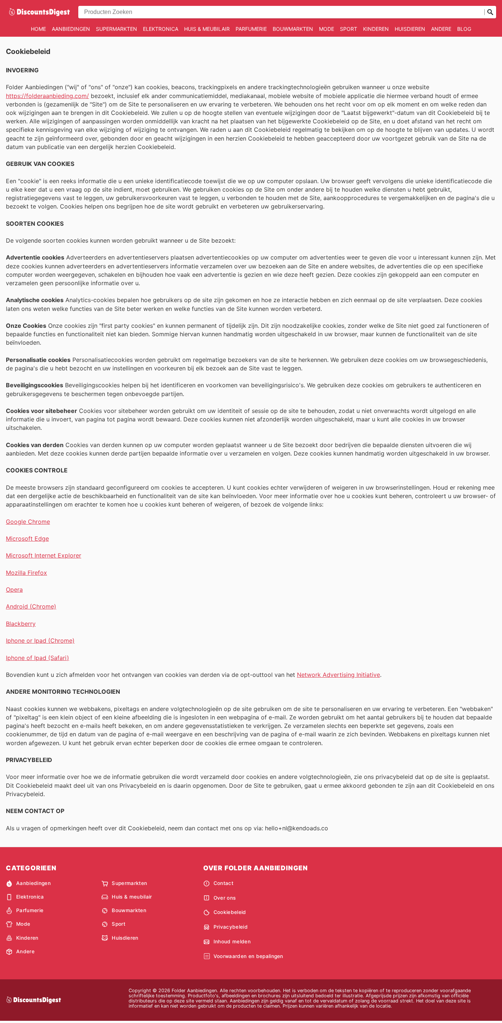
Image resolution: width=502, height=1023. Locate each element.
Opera (14, 589)
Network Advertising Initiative (338, 674)
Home (38, 29)
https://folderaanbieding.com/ (47, 95)
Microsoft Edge (27, 538)
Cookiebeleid (230, 912)
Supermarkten (116, 29)
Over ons (225, 898)
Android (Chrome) (31, 606)
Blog (464, 29)
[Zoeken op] (490, 12)
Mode (326, 29)
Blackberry (21, 623)
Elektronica (160, 29)
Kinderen (376, 29)
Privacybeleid (231, 927)
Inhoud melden (232, 941)
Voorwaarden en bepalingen (248, 956)
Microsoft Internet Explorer (43, 555)
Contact (223, 883)
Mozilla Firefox (26, 572)
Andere (441, 29)
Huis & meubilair (207, 29)
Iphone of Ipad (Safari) (37, 657)
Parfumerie (251, 29)
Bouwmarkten (293, 29)
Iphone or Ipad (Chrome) (40, 640)
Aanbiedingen (71, 29)
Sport (348, 29)
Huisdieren (410, 29)
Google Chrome (28, 521)
